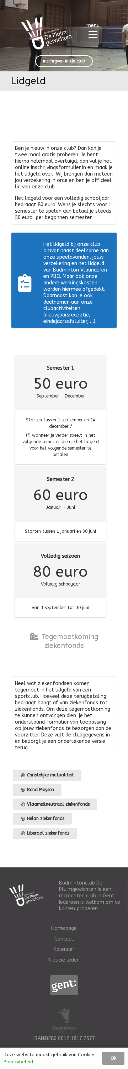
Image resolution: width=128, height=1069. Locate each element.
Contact (64, 939)
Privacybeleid (18, 1061)
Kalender (64, 949)
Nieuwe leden (64, 960)
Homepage (64, 928)
